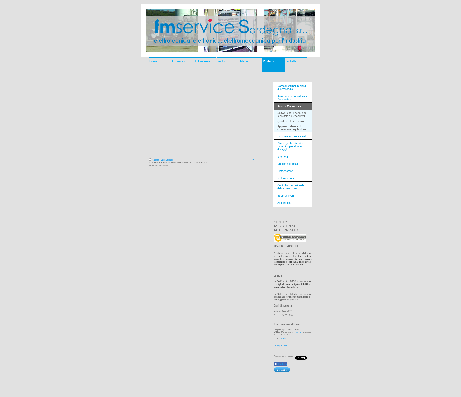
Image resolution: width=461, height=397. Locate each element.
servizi (298, 332)
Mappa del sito (167, 160)
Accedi (255, 159)
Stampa (156, 160)
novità (283, 338)
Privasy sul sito (280, 346)
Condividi (282, 364)
